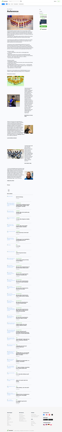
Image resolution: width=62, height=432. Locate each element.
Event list (32, 421)
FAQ (16, 258)
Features (32, 425)
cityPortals (8, 417)
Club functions (19, 258)
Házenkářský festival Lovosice (12, 130)
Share (8, 191)
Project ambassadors (34, 416)
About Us (8, 414)
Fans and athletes (22, 415)
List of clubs (33, 422)
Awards (8, 424)
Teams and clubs (22, 417)
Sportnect (19, 134)
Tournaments (18, 217)
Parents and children (22, 418)
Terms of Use (9, 418)
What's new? (9, 425)
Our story (8, 415)
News (16, 244)
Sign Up (55, 1)
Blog (3, 4)
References (21, 414)
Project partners (33, 414)
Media (8, 416)
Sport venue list (33, 423)
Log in (58, 1)
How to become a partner (35, 415)
